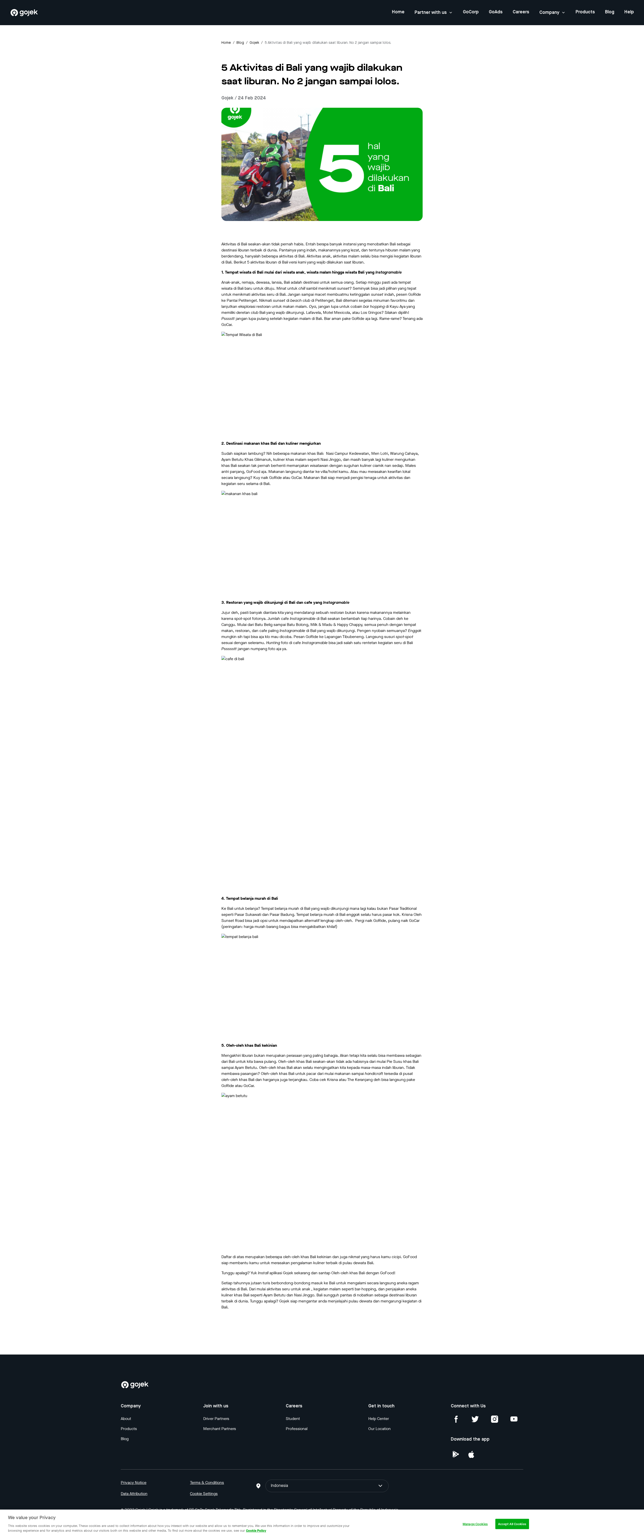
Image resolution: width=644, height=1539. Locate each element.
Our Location (379, 1428)
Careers (521, 12)
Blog (609, 12)
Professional (296, 1428)
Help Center (378, 1418)
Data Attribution (134, 1493)
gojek (254, 43)
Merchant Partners (219, 1428)
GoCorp (471, 12)
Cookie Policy (256, 1530)
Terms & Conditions (207, 1482)
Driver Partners (216, 1418)
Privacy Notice (133, 1482)
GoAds (496, 12)
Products (585, 12)
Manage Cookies (475, 1524)
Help (629, 12)
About (126, 1418)
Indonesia (279, 1486)
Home (398, 12)
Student (293, 1418)
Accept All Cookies (512, 1524)
